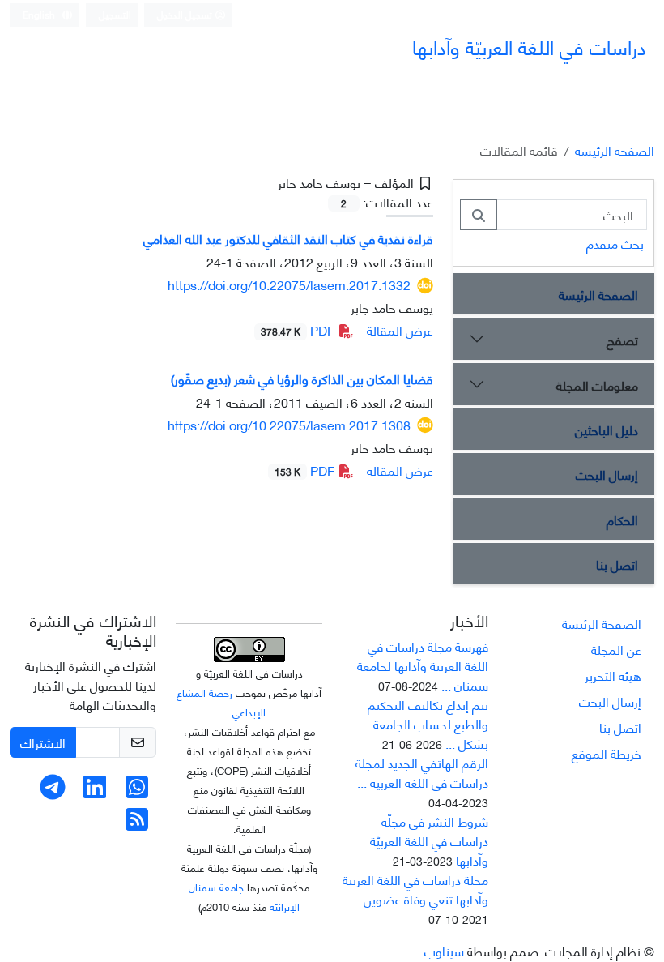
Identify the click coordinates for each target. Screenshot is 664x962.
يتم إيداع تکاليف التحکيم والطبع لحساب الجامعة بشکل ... (428, 723)
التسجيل (115, 14)
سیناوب (444, 950)
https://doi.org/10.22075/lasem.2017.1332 (289, 284)
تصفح (622, 339)
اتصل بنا (617, 563)
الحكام (622, 519)
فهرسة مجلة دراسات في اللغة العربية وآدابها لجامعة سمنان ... (422, 665)
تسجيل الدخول (186, 14)
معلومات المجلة (597, 384)
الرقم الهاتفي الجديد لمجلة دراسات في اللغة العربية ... (421, 771)
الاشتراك (43, 742)
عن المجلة (616, 649)
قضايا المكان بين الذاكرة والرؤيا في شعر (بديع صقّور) (302, 378)
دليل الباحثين (606, 429)
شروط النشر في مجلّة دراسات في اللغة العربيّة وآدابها (429, 840)
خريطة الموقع (606, 752)
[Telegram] (52, 790)
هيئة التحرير (613, 674)
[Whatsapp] (136, 790)
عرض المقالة (400, 329)
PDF (299, 329)
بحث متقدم (615, 242)
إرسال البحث (607, 473)
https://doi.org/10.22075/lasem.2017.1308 (289, 424)
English (40, 14)
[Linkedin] (94, 790)
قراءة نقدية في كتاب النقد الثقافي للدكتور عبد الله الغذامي (288, 238)
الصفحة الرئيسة (614, 149)
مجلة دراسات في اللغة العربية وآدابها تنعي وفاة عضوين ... (415, 888)
